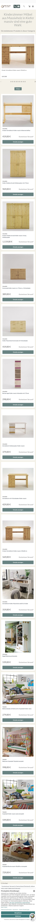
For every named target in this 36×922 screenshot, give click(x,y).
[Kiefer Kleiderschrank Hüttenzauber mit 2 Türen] (18, 163)
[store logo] (5, 6)
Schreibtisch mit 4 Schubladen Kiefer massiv (14, 498)
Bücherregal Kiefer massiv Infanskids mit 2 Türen (15, 393)
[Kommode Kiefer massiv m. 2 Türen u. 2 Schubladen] (18, 269)
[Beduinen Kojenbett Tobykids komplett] (18, 742)
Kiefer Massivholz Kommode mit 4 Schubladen (15, 340)
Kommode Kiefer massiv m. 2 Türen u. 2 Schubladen (16, 288)
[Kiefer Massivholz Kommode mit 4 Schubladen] (18, 321)
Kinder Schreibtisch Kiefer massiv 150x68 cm (14, 70)
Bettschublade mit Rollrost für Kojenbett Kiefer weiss (16, 708)
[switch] (32, 919)
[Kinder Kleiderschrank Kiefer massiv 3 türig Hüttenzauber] (18, 216)
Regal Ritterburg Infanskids (9, 656)
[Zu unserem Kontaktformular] (18, 6)
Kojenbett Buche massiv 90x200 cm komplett (14, 866)
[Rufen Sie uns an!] (15, 6)
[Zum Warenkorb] (29, 6)
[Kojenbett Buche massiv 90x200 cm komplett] (18, 847)
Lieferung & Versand (14, 888)
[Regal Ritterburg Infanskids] (18, 637)
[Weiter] (35, 81)
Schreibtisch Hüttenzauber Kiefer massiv (13, 446)
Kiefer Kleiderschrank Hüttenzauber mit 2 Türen (15, 183)
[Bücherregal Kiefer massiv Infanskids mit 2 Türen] (18, 374)
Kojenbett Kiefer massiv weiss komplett (13, 814)
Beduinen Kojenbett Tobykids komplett (13, 761)
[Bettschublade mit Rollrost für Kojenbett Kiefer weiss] (18, 689)
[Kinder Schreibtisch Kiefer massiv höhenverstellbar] (18, 111)
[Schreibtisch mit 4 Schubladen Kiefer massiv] (18, 479)
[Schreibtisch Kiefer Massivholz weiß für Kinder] (18, 584)
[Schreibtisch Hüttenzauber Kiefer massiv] (18, 426)
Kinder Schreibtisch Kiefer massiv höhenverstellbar (16, 130)
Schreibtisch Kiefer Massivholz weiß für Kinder (15, 603)
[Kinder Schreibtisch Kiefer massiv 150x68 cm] (18, 531)
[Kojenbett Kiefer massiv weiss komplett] (18, 794)
